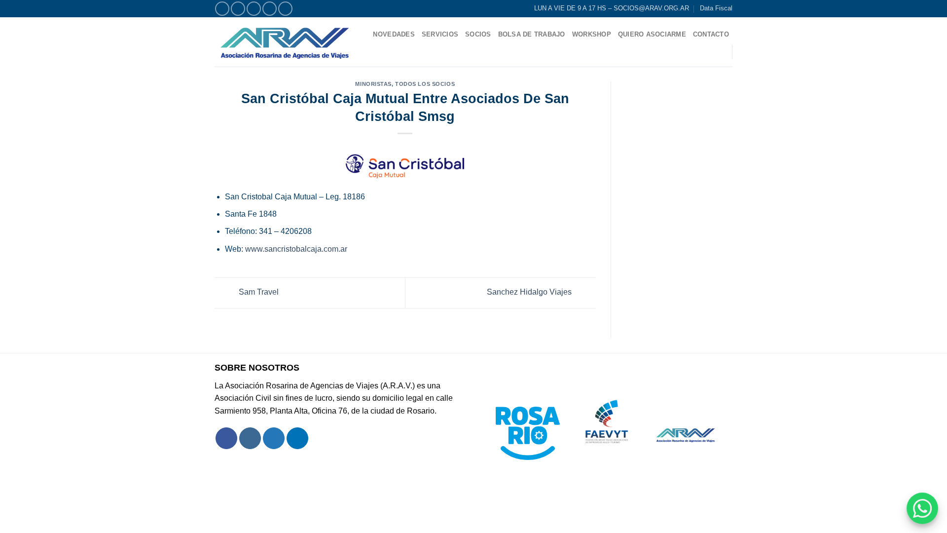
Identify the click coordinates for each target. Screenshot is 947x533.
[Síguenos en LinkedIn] (285, 8)
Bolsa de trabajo (531, 34)
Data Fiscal (716, 8)
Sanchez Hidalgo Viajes (530, 292)
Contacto (711, 34)
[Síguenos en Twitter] (254, 8)
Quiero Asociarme (652, 34)
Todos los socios (425, 84)
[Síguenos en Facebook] (222, 8)
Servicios (440, 34)
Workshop (591, 34)
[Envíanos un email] (269, 8)
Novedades (393, 34)
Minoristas (373, 84)
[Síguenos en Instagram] (238, 8)
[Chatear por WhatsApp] (922, 508)
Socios (478, 34)
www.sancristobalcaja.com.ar (296, 249)
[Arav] (285, 41)
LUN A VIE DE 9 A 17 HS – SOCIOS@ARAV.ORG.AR (611, 8)
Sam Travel (258, 292)
